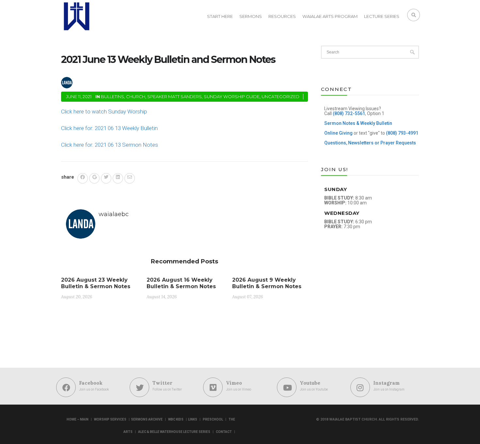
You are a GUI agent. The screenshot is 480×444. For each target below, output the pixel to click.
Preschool (213, 419)
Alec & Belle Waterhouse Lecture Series (174, 432)
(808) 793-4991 (402, 133)
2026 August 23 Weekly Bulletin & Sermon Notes (95, 283)
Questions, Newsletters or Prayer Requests (370, 142)
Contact (224, 432)
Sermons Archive (147, 419)
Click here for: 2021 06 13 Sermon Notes (109, 144)
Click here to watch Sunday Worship (104, 111)
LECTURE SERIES (381, 16)
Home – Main (77, 419)
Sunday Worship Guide (232, 96)
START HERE (220, 16)
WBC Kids (176, 419)
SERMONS (250, 16)
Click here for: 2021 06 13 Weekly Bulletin (109, 128)
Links (192, 419)
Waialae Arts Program (330, 16)
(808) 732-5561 (349, 113)
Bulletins (112, 96)
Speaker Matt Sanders (174, 96)
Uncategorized (280, 96)
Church (135, 96)
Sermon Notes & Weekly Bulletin (358, 123)
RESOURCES (282, 16)
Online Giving (338, 133)
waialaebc (97, 82)
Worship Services (110, 419)
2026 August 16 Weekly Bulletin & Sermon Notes (181, 283)
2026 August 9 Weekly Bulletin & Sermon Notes (266, 283)
